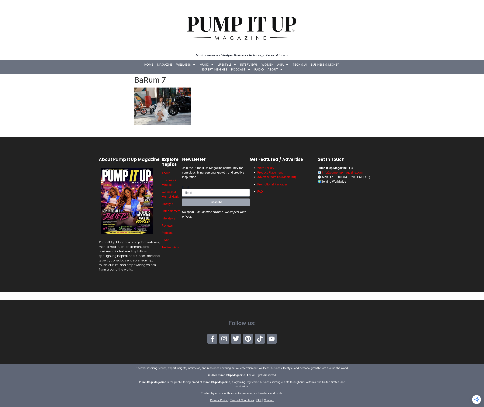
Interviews (249, 64)
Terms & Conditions (242, 400)
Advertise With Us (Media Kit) (276, 177)
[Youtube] (272, 339)
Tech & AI (299, 64)
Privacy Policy (219, 400)
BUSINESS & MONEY (325, 64)
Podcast (238, 69)
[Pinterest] (248, 339)
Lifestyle (224, 64)
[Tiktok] (260, 339)
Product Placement (270, 172)
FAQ (260, 191)
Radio (259, 69)
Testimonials (170, 247)
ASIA (280, 64)
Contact (269, 400)
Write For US (265, 168)
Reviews (167, 225)
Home (148, 64)
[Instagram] (224, 339)
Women (267, 64)
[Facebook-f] (212, 339)
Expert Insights (214, 69)
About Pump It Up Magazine (129, 159)
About (273, 69)
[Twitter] (236, 339)
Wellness (183, 64)
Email (186, 187)
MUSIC (204, 64)
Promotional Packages (272, 184)
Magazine (164, 64)
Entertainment (171, 211)
